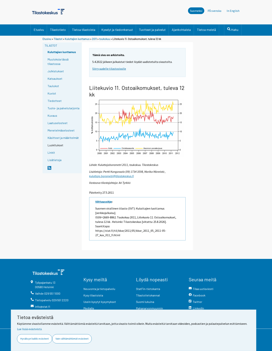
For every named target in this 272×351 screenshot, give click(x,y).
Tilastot (58, 38)
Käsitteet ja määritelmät (63, 137)
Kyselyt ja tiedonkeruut (117, 30)
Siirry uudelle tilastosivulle (109, 68)
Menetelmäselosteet (61, 130)
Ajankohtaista (181, 30)
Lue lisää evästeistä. (29, 329)
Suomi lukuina (145, 301)
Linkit (51, 152)
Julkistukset (56, 71)
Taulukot (53, 86)
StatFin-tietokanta (148, 289)
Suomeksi (196, 11)
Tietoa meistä (206, 30)
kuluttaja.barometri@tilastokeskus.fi (111, 176)
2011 (94, 38)
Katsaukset (55, 78)
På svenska (214, 11)
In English (233, 11)
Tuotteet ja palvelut (152, 30)
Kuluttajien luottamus (77, 38)
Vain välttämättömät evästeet (72, 338)
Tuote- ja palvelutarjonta (63, 108)
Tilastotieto (58, 30)
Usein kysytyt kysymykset (99, 301)
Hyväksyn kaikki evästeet (34, 338)
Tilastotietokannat (148, 295)
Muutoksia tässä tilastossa (58, 61)
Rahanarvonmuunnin (149, 308)
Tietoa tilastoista (83, 30)
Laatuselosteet (58, 123)
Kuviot (52, 93)
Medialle (88, 308)
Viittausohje (103, 201)
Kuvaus (52, 115)
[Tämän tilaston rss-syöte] (64, 169)
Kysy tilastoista (93, 295)
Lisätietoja (54, 160)
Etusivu (39, 30)
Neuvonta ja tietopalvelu (99, 289)
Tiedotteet (55, 100)
